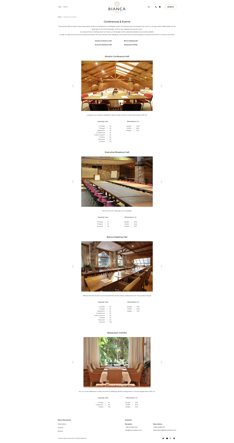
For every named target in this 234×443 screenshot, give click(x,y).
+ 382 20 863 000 (131, 427)
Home (60, 17)
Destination (62, 424)
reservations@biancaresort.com (164, 430)
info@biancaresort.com (133, 430)
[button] (72, 86)
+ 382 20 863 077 (159, 427)
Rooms (60, 431)
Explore (60, 427)
